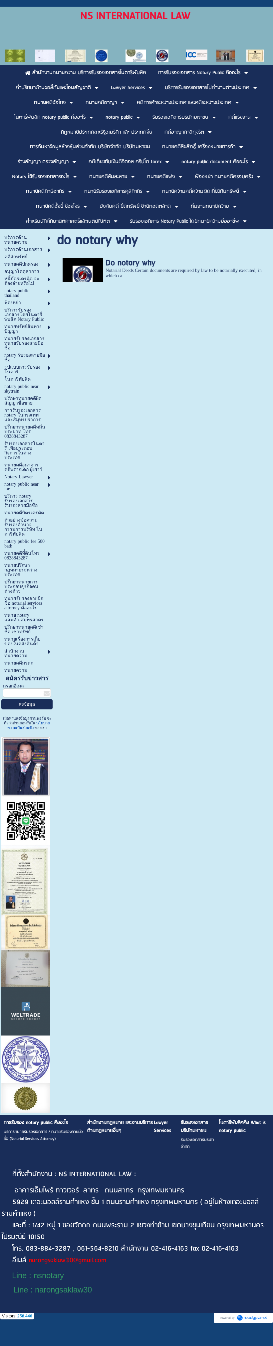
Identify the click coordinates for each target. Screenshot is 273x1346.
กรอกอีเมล (13, 685)
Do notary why (130, 263)
